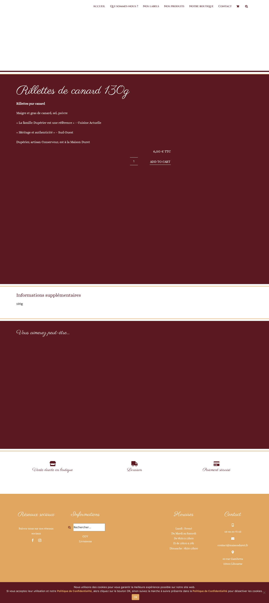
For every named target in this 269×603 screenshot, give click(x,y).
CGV (85, 536)
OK (135, 597)
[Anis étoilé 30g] (55, 376)
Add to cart (160, 162)
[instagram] (39, 540)
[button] (246, 6)
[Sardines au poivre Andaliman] (214, 385)
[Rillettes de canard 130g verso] (216, 181)
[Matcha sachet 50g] (134, 386)
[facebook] (32, 540)
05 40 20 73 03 (232, 531)
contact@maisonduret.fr (233, 545)
